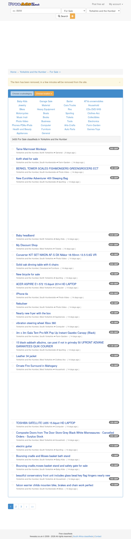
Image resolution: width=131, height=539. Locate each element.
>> (32, 506)
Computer (46, 125)
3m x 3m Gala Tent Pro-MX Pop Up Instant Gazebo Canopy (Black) (56, 333)
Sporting (70, 113)
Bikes (22, 109)
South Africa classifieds (83, 536)
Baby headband (25, 235)
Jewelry (22, 105)
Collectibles (93, 117)
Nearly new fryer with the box (33, 313)
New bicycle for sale (28, 274)
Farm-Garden (93, 125)
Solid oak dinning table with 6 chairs (37, 264)
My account (115, 4)
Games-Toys (93, 129)
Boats (46, 113)
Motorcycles (22, 113)
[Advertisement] (66, 45)
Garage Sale (46, 101)
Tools (70, 121)
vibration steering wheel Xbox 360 (36, 323)
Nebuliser (21, 303)
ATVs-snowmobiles (93, 101)
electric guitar (24, 446)
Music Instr (22, 117)
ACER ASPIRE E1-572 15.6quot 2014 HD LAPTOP (46, 284)
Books (46, 117)
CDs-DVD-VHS (93, 109)
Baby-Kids (22, 101)
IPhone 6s (22, 294)
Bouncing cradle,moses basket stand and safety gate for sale (52, 465)
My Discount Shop (27, 245)
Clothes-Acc (94, 113)
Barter (70, 101)
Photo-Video (22, 121)
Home (13, 71)
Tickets (69, 117)
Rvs (70, 109)
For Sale (54, 71)
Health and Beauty (22, 129)
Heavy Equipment (46, 109)
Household (93, 105)
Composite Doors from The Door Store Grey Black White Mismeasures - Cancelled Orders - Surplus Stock (65, 434)
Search (64, 16)
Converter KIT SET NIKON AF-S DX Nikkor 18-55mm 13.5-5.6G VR (56, 255)
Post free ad (98, 4)
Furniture (46, 129)
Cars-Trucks (70, 105)
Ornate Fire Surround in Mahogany (36, 366)
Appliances (22, 133)
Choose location (43, 93)
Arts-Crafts (69, 125)
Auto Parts (70, 129)
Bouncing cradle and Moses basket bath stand (43, 456)
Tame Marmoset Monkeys (31, 149)
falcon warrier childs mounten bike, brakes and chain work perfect (54, 485)
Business (45, 121)
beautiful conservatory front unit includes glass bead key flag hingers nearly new (63, 475)
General (46, 133)
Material (46, 105)
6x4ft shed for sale (27, 159)
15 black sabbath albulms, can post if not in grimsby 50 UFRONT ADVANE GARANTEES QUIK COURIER (60, 344)
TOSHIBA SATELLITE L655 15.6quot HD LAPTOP (45, 423)
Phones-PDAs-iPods (22, 125)
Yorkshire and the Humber (33, 71)
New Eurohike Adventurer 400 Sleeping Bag (42, 178)
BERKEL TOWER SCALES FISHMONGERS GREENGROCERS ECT (57, 168)
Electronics (93, 121)
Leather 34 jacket (26, 356)
